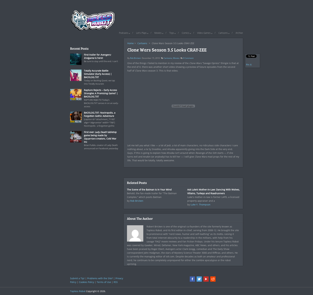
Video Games (204, 32)
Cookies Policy (86, 282)
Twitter (199, 279)
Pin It (249, 64)
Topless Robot (77, 291)
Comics (185, 32)
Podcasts (123, 32)
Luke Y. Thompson (200, 204)
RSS (116, 282)
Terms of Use (104, 282)
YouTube (206, 279)
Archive (239, 32)
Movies (158, 32)
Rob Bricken (135, 58)
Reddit (213, 279)
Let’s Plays (141, 32)
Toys (171, 32)
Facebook (192, 279)
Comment (188, 58)
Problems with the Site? (100, 278)
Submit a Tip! (77, 278)
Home (130, 43)
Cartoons (223, 32)
